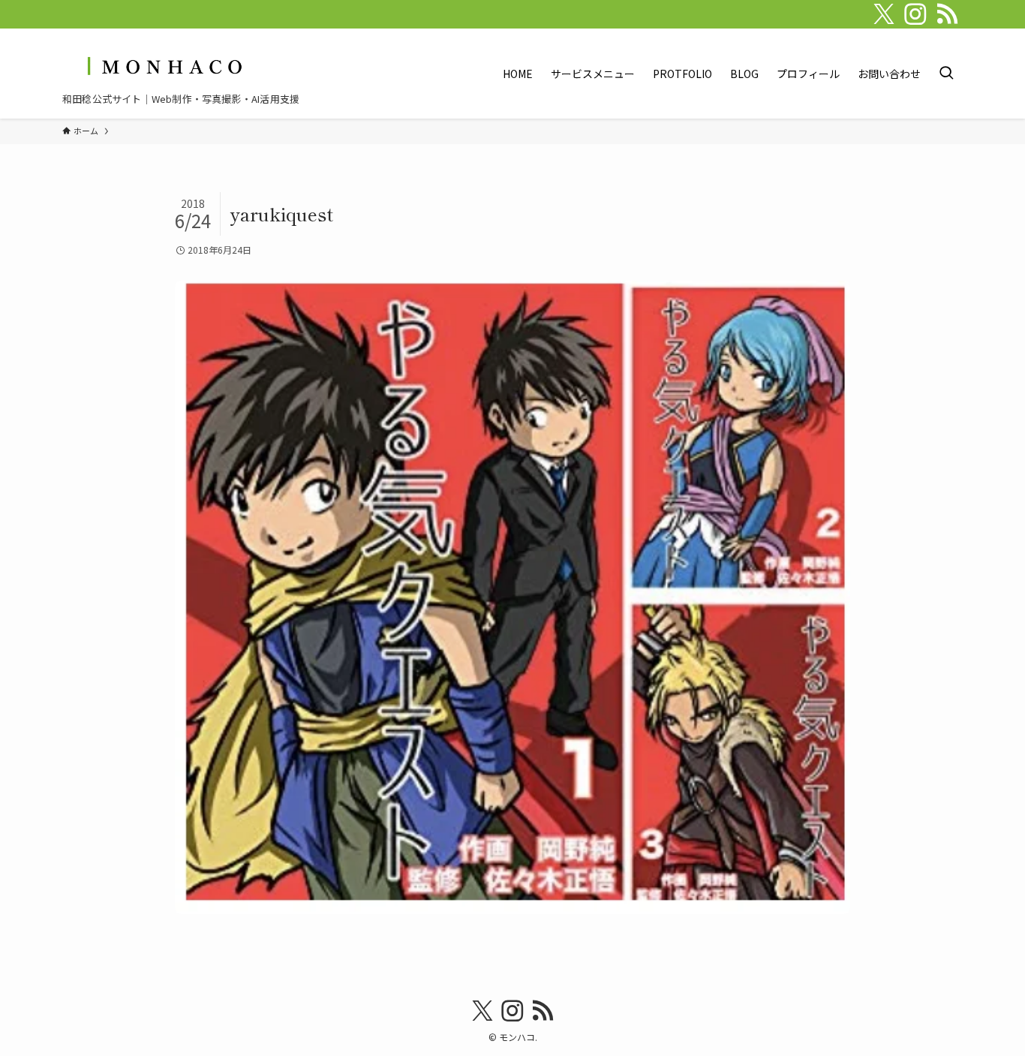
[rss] (947, 14)
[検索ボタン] (946, 74)
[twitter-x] (884, 14)
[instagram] (915, 14)
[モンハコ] (162, 66)
